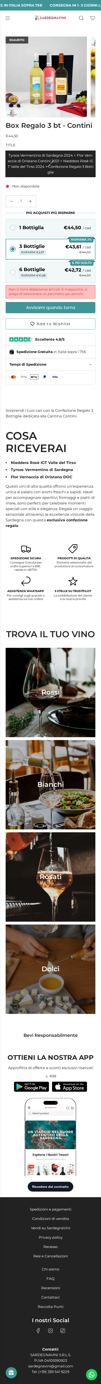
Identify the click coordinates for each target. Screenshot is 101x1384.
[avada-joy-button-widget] (11, 1372)
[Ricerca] (81, 18)
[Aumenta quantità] (30, 201)
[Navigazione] (7, 18)
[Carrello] (92, 18)
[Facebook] (38, 1330)
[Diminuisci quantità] (11, 201)
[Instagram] (50, 1330)
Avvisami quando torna (50, 307)
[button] (50, 227)
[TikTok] (62, 1330)
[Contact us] (91, 1374)
